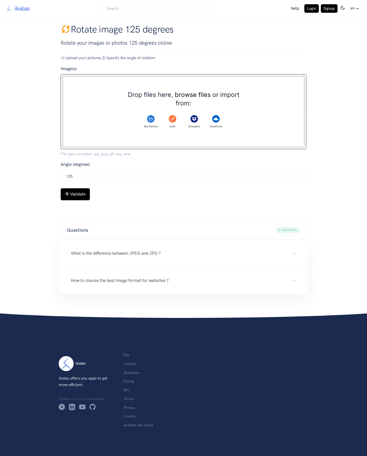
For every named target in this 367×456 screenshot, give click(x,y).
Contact (130, 364)
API (126, 390)
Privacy (129, 407)
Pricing (129, 381)
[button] (183, 230)
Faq (126, 355)
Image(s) (69, 68)
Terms (129, 399)
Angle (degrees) (75, 164)
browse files (193, 95)
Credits (130, 416)
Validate (78, 194)
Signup (329, 8)
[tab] (151, 122)
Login (311, 8)
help (295, 8)
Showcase (131, 372)
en (353, 8)
